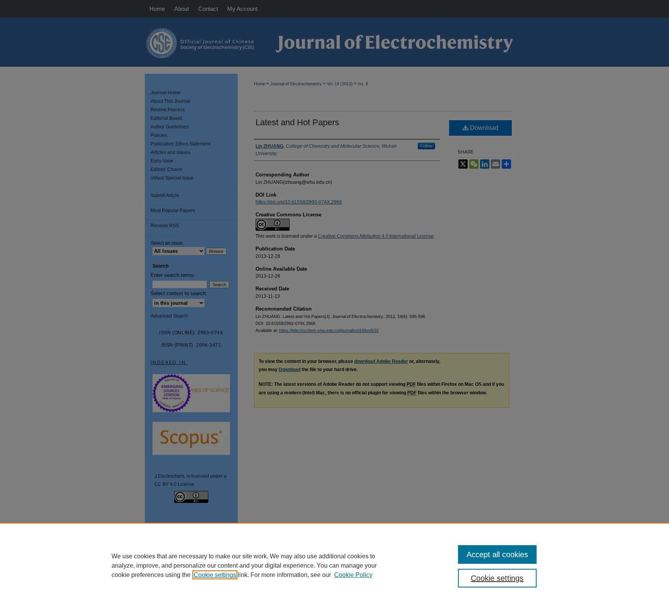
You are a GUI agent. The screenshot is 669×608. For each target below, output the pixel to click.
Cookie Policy (353, 575)
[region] (334, 565)
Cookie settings (215, 575)
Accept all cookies (497, 554)
